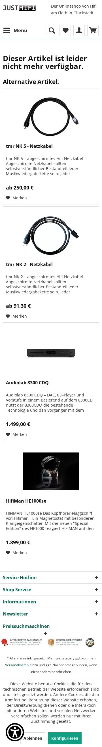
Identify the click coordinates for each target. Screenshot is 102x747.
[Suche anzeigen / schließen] (51, 30)
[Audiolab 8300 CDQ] (51, 353)
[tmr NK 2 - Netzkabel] (51, 234)
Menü (20, 30)
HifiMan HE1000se (26, 501)
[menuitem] (15, 30)
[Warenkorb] (93, 30)
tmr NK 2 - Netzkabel (29, 264)
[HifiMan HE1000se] (51, 471)
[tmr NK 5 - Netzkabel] (51, 116)
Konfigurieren (64, 738)
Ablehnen (33, 738)
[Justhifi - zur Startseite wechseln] (19, 8)
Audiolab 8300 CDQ (27, 383)
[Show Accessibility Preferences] (15, 732)
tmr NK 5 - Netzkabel (29, 146)
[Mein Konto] (79, 30)
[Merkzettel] (65, 30)
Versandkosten (17, 665)
